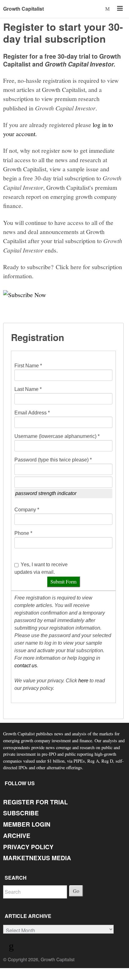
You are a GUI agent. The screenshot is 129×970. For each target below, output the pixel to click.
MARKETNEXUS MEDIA (37, 858)
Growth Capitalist (23, 8)
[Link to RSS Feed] (12, 947)
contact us (25, 665)
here (83, 680)
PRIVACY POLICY (28, 847)
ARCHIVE (16, 835)
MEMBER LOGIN (26, 824)
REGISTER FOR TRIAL (35, 802)
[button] (108, 8)
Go (76, 890)
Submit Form (63, 581)
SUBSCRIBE (21, 813)
